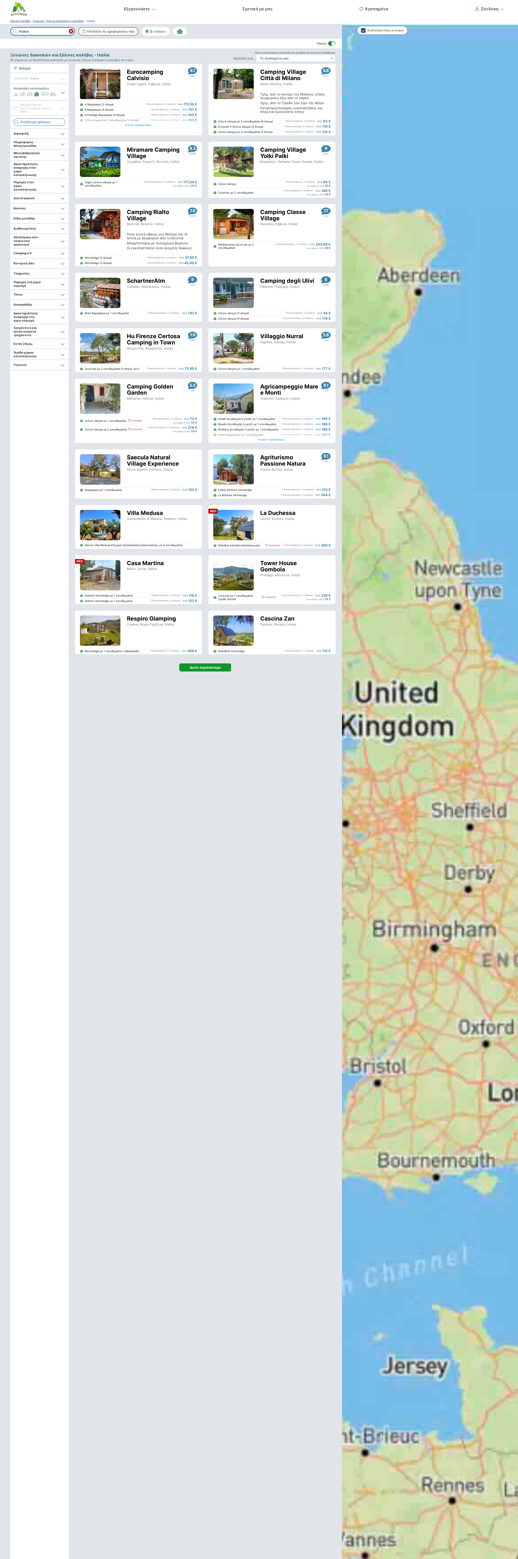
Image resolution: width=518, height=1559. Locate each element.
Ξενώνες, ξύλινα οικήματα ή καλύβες (58, 21)
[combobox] (42, 31)
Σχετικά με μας (257, 8)
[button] (39, 92)
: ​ (244, 58)
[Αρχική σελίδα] (19, 9)
